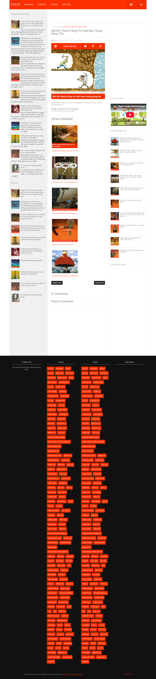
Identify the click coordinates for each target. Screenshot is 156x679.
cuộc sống (62, 410)
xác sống (51, 653)
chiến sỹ (62, 391)
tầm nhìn (59, 584)
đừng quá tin (53, 451)
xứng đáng (67, 657)
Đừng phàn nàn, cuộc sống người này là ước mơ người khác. (131, 177)
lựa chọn (65, 511)
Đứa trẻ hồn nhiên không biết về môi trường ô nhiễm (33, 151)
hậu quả (63, 474)
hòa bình (62, 483)
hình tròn (52, 483)
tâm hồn (63, 579)
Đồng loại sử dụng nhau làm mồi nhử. (131, 251)
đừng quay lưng (54, 456)
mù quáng (52, 524)
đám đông (63, 414)
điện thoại (61, 423)
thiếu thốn (63, 602)
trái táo (62, 611)
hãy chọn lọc (53, 478)
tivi (49, 611)
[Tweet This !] (85, 46)
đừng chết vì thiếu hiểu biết (59, 442)
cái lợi (50, 387)
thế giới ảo (52, 593)
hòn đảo (51, 488)
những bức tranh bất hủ (58, 552)
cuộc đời (51, 410)
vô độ (59, 643)
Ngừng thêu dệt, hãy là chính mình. (132, 226)
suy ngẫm (52, 575)
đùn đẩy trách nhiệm (56, 437)
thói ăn (51, 607)
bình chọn (62, 378)
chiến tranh (53, 396)
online (51, 561)
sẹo (69, 565)
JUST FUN (54, 5)
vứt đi (58, 648)
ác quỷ (50, 369)
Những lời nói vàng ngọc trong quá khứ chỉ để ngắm (32, 137)
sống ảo (64, 570)
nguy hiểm (52, 547)
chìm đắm (64, 396)
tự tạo (59, 630)
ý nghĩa (51, 662)
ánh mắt (59, 369)
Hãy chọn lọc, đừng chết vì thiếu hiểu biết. (131, 239)
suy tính (61, 575)
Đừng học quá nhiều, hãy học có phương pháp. (132, 164)
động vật (51, 433)
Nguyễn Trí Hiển (62, 40)
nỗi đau (61, 556)
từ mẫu (51, 630)
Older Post (99, 283)
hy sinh (61, 488)
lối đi (70, 501)
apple (68, 369)
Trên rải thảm (53, 616)
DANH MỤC (42, 5)
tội (55, 611)
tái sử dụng (52, 579)
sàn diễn (51, 565)
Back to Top (128, 674)
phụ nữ (69, 561)
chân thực (60, 387)
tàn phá (69, 584)
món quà (63, 520)
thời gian (60, 607)
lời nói (59, 506)
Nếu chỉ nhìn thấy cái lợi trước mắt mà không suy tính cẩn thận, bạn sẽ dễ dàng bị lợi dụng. (33, 76)
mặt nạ (60, 515)
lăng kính (61, 501)
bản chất (59, 373)
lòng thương (53, 511)
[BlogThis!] (55, 46)
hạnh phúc (52, 474)
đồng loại (62, 428)
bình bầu (51, 378)
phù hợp (60, 561)
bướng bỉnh (64, 382)
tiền (69, 607)
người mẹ (67, 538)
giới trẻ (70, 465)
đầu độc (51, 423)
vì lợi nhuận (65, 639)
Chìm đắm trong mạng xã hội (31, 123)
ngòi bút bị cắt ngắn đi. (57, 533)
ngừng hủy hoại (54, 538)
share (141, 4)
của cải (61, 405)
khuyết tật (52, 497)
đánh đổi (61, 419)
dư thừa (61, 433)
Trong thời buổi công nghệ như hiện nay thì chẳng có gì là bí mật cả (132, 214)
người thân (52, 543)
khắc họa (52, 492)
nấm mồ (62, 529)
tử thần (68, 630)
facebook (65, 460)
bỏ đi (71, 378)
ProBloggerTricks (77, 674)
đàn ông (51, 419)
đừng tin (67, 456)
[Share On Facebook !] (93, 46)
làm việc (51, 501)
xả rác (65, 648)
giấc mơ (61, 465)
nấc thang (52, 529)
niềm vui (51, 556)
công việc (52, 405)
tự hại (67, 625)
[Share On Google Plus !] (101, 46)
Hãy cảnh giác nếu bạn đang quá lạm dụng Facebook (131, 189)
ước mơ (60, 634)
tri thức (51, 620)
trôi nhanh (62, 620)
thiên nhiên (52, 598)
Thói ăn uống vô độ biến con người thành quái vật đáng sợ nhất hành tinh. (32, 108)
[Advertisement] (96, 16)
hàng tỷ (51, 469)
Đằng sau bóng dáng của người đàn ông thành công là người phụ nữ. (132, 140)
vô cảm (51, 643)
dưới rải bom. (53, 460)
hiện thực (66, 478)
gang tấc (66, 27)
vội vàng (67, 643)
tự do (60, 625)
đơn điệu (51, 428)
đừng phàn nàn (54, 446)
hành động (61, 469)
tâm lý (50, 584)
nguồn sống (65, 543)
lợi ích (50, 506)
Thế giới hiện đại (66, 593)
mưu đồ (62, 524)
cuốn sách (52, 414)
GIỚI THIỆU (66, 5)
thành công (82, 27)
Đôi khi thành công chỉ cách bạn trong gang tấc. (131, 151)
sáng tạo (61, 565)
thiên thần (64, 598)
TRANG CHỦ (28, 5)
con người (60, 401)
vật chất (69, 634)
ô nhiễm (70, 556)
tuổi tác (51, 634)
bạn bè (50, 373)
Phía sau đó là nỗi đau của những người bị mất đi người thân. (33, 92)
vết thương (52, 639)
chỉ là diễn (52, 391)
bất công (69, 373)
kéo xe (69, 488)
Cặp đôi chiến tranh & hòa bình (130, 201)
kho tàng (62, 492)
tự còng (51, 625)
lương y (51, 515)
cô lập (50, 401)
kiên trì (73, 27)
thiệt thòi (52, 602)
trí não (65, 616)
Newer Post (56, 283)
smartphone (53, 570)
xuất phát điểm (54, 657)
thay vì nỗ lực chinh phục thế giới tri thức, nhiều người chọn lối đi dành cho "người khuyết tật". (32, 24)
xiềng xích (62, 653)
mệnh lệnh (52, 520)
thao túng (65, 588)
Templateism (66, 674)
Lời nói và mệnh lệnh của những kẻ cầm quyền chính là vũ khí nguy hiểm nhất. (33, 59)
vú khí (50, 648)
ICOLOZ (15, 5)
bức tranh (52, 382)
